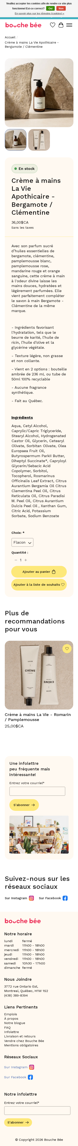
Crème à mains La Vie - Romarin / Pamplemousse (38, 717)
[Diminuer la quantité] (16, 560)
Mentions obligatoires (21, 1045)
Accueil (10, 37)
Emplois (10, 1014)
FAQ (7, 1027)
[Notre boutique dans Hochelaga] (23, 25)
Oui (50, 8)
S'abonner (22, 805)
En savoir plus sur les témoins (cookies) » (39, 13)
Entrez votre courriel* (27, 783)
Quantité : (19, 552)
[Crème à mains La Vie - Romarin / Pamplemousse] (39, 675)
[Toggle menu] (69, 25)
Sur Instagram (16, 898)
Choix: (18, 533)
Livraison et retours (20, 1036)
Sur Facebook (50, 898)
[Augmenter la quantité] (26, 560)
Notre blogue (14, 1023)
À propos (11, 1019)
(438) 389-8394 (16, 995)
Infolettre (11, 1032)
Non (61, 8)
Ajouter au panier (36, 572)
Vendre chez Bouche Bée (24, 1041)
